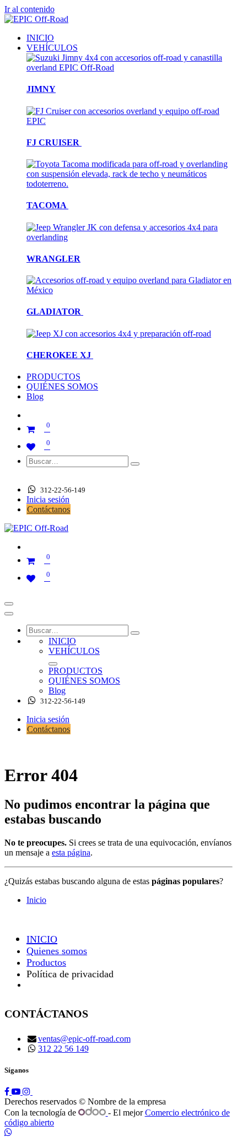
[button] (35, 475)
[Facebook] (8, 1091)
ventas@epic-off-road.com (84, 1038)
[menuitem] (40, 37)
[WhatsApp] (8, 1132)
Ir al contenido (29, 9)
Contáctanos (48, 509)
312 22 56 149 (63, 1048)
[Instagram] (28, 1091)
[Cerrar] (8, 613)
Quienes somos (56, 950)
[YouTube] (17, 1091)
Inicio (36, 900)
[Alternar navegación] (8, 603)
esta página (71, 852)
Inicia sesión (47, 499)
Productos (46, 962)
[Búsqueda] (135, 464)
